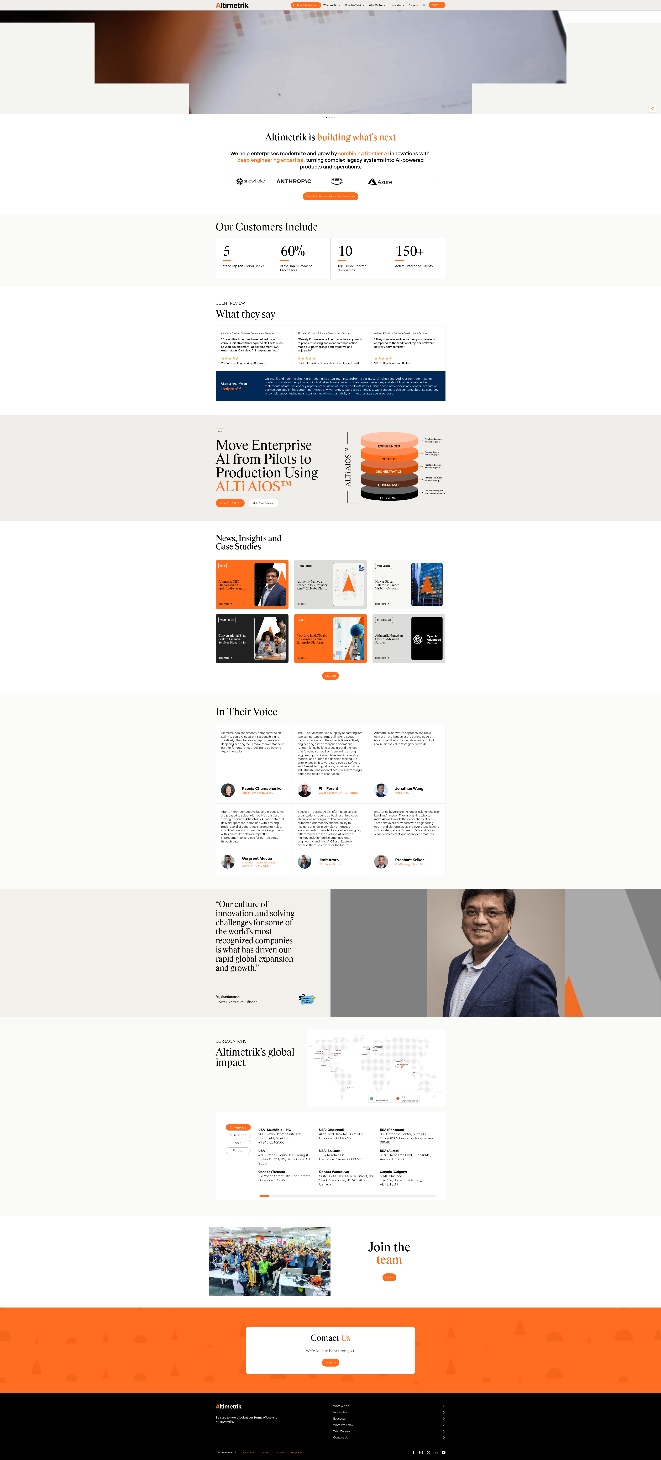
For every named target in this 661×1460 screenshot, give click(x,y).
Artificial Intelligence (304, 5)
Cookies (264, 1452)
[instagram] (421, 1452)
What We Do (330, 5)
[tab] (238, 1127)
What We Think (353, 5)
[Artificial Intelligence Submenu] (317, 5)
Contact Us (331, 1362)
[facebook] (413, 1452)
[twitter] (428, 1452)
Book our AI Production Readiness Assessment (331, 196)
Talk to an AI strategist (263, 503)
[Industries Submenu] (402, 5)
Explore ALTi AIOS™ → (230, 503)
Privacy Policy (249, 1452)
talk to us (437, 5)
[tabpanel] (347, 1162)
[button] (326, 117)
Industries (395, 5)
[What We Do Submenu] (338, 5)
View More (330, 675)
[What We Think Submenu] (362, 5)
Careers (413, 5)
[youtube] (443, 1452)
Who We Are (375, 5)
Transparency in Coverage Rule (288, 1452)
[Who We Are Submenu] (383, 5)
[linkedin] (436, 1452)
